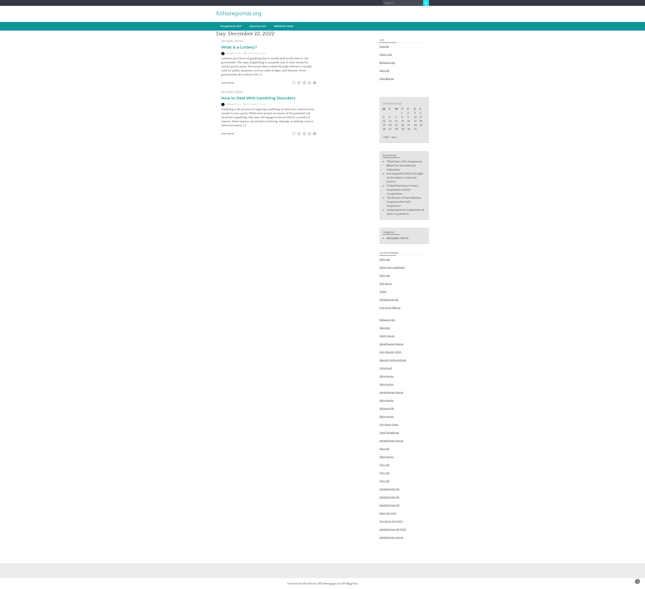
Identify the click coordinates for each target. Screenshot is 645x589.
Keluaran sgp (387, 62)
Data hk (384, 46)
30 (409, 129)
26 (384, 129)
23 (408, 125)
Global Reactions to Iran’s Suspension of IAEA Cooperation (402, 189)
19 (384, 125)
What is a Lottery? (239, 47)
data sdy (384, 70)
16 (408, 121)
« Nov (386, 137)
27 (390, 129)
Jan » (394, 137)
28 (396, 129)
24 (415, 125)
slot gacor (385, 283)
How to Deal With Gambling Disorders (258, 98)
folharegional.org (239, 13)
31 (415, 129)
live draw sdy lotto (391, 521)
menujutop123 (233, 53)
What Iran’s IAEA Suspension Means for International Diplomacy (404, 165)
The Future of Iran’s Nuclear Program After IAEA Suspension (404, 201)
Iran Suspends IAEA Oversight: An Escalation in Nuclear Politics (405, 177)
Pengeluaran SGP (230, 26)
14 (396, 121)
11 (421, 117)
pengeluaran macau (391, 537)
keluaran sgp (387, 319)
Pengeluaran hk (388, 299)
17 (415, 121)
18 (421, 121)
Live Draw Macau (389, 307)
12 (384, 121)
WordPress (309, 583)
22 (402, 125)
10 (415, 117)
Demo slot (385, 54)
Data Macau (386, 78)
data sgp (384, 259)
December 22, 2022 (256, 53)
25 (421, 125)
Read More (227, 83)
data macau (386, 400)
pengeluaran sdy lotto (392, 529)
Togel (382, 291)
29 (402, 129)
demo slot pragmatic (392, 267)
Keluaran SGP (258, 26)
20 (390, 125)
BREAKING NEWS (283, 26)
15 (402, 121)
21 (396, 125)
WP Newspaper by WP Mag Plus (338, 583)
